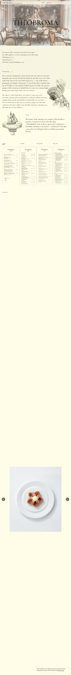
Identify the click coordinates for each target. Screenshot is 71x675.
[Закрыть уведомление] (68, 668)
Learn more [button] (61, 670)
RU (67, 2)
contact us (49, 2)
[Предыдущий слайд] (3, 499)
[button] (12, 123)
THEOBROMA (7, 3)
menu (43, 2)
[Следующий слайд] (67, 499)
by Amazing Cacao (17, 3)
